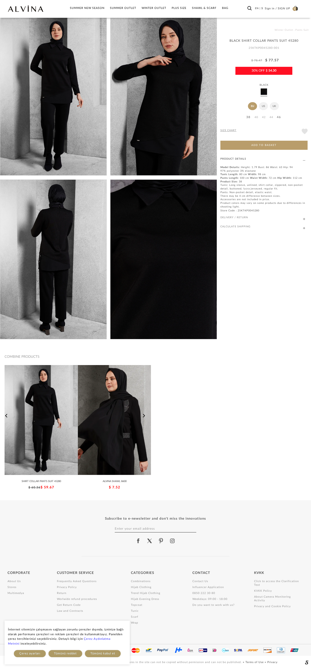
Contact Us (200, 581)
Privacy (272, 662)
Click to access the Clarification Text (276, 583)
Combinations (140, 581)
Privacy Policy (67, 587)
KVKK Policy (263, 590)
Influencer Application (208, 587)
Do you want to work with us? (213, 605)
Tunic (135, 610)
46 (279, 117)
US (263, 106)
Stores (12, 587)
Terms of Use (255, 662)
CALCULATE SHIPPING (235, 226)
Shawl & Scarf (204, 8)
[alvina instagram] (173, 541)
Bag (225, 8)
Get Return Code (69, 605)
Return (61, 593)
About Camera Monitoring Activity (272, 598)
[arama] (249, 8)
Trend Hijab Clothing (145, 593)
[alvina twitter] (149, 541)
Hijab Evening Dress (145, 599)
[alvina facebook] (138, 541)
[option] (41, 427)
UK (274, 106)
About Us (14, 581)
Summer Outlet (123, 8)
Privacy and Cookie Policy (272, 606)
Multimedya (16, 593)
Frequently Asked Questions (77, 581)
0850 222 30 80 (203, 593)
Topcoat (136, 605)
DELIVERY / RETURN (234, 217)
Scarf (134, 616)
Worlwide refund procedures (77, 599)
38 (248, 117)
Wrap (134, 622)
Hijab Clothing (141, 587)
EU (252, 106)
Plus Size (179, 8)
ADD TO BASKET (264, 145)
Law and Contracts (70, 610)
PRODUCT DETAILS (233, 159)
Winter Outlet (154, 8)
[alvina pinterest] (161, 541)
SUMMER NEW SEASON (87, 8)
